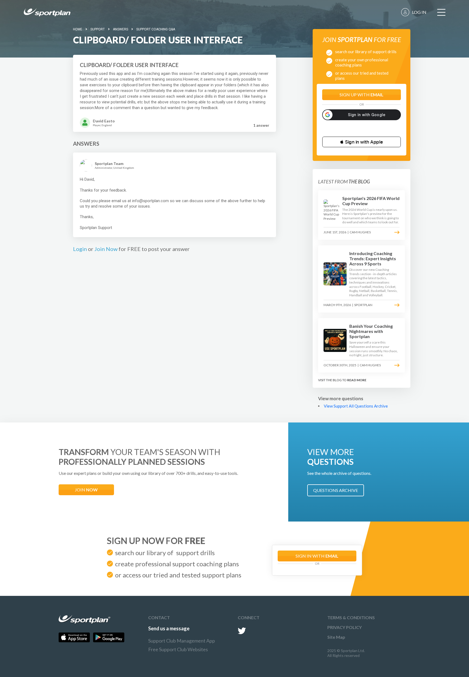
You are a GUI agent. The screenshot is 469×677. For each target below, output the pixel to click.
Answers (120, 29)
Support (97, 29)
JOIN (86, 489)
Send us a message (168, 628)
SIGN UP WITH (362, 94)
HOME (77, 29)
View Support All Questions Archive (356, 405)
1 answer (261, 125)
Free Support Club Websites (178, 649)
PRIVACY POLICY (344, 627)
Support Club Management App (181, 641)
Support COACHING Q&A (155, 29)
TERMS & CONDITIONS (351, 617)
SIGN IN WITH (317, 555)
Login (80, 249)
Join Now (106, 249)
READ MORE (356, 380)
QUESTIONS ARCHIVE (335, 490)
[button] (361, 141)
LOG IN (419, 12)
